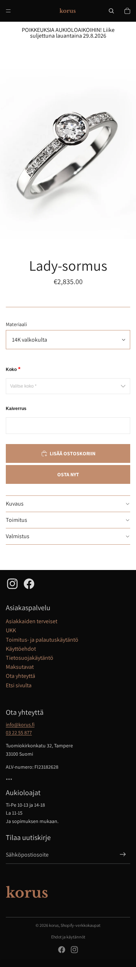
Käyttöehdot (21, 649)
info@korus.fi (20, 724)
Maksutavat (20, 667)
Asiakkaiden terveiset (31, 621)
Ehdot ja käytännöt (68, 936)
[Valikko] (8, 11)
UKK (11, 630)
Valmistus (17, 536)
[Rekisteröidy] (123, 855)
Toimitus (16, 520)
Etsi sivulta (19, 685)
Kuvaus (15, 503)
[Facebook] (61, 949)
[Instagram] (74, 949)
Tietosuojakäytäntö (29, 658)
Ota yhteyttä (20, 676)
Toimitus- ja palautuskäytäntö (42, 639)
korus (54, 925)
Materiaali (16, 324)
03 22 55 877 (19, 732)
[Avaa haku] (111, 11)
